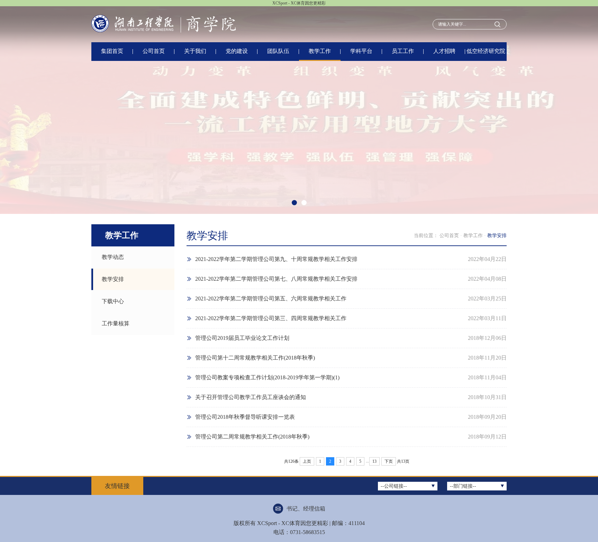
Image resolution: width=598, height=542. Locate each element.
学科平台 (361, 51)
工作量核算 (115, 323)
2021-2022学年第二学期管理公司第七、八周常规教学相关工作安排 (276, 279)
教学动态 (113, 257)
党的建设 (237, 51)
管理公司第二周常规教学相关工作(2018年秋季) (252, 437)
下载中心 (113, 301)
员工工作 (403, 51)
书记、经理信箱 (306, 509)
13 (374, 461)
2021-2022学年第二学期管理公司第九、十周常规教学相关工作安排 (276, 259)
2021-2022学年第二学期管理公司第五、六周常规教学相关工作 (270, 298)
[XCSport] (167, 23)
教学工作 (320, 51)
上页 (307, 461)
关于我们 (195, 51)
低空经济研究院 (485, 51)
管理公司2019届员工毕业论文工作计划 (242, 338)
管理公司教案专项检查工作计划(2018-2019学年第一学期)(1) (267, 377)
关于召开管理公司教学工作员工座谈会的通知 (250, 397)
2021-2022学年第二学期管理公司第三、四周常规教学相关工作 (270, 318)
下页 (388, 461)
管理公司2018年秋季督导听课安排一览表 (245, 417)
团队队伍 (278, 51)
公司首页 (154, 51)
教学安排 (113, 279)
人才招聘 (444, 51)
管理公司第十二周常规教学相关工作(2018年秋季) (255, 358)
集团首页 (112, 51)
